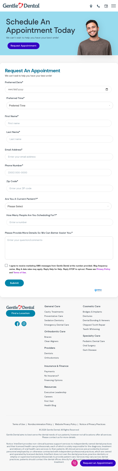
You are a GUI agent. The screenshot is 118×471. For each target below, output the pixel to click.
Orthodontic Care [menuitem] (54, 331)
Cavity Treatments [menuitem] (53, 311)
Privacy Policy (103, 269)
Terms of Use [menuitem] (19, 424)
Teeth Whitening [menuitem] (91, 329)
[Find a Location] (91, 6)
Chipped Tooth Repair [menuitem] (94, 324)
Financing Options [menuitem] (53, 380)
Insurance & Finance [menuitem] (56, 366)
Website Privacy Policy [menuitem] (66, 424)
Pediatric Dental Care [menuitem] (94, 341)
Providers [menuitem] (49, 347)
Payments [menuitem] (49, 371)
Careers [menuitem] (48, 396)
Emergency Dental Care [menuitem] (56, 324)
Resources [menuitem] (50, 386)
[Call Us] (74, 463)
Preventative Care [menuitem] (53, 316)
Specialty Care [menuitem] (91, 335)
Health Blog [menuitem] (50, 405)
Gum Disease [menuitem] (89, 350)
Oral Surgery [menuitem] (89, 345)
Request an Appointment (98, 463)
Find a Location (21, 313)
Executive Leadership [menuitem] (55, 392)
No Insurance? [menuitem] (51, 375)
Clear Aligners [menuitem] (51, 341)
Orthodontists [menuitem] (51, 357)
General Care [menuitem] (52, 306)
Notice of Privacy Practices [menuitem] (92, 424)
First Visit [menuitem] (49, 401)
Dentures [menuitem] (87, 316)
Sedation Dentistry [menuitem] (54, 320)
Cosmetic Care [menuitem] (91, 306)
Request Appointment (23, 45)
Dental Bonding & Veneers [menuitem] (96, 320)
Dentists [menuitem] (48, 353)
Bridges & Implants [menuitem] (92, 311)
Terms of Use (19, 272)
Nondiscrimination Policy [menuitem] (40, 424)
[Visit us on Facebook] (17, 325)
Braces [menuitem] (47, 337)
